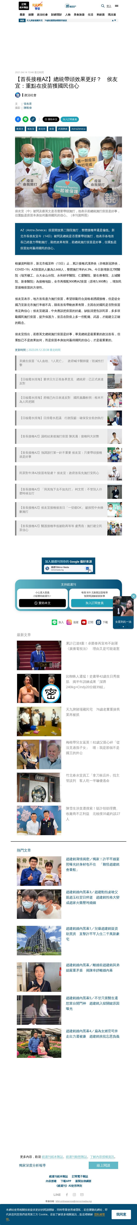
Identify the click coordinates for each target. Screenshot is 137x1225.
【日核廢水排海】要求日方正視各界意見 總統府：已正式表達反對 (61, 381)
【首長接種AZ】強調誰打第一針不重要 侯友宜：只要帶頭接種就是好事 (60, 454)
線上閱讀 (103, 1165)
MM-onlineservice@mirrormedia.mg (74, 1201)
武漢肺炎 (62, 128)
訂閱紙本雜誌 (24, 6)
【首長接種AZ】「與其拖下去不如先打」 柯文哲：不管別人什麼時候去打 (60, 491)
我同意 (121, 1214)
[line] (57, 1194)
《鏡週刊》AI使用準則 (68, 1186)
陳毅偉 (28, 108)
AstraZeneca (78, 128)
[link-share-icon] (33, 119)
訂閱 (90, 622)
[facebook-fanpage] (66, 1194)
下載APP (66, 1181)
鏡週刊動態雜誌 (76, 1157)
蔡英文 (19, 128)
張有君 (28, 104)
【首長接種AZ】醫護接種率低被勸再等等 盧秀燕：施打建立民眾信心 (60, 528)
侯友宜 (30, 128)
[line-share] (25, 119)
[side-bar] (116, 6)
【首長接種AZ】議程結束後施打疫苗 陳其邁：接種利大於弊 (59, 436)
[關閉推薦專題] (133, 596)
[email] (82, 1194)
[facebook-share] (18, 119)
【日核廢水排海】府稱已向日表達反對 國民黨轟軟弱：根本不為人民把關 (61, 399)
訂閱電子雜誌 (80, 1176)
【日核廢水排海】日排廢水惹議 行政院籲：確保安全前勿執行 (61, 418)
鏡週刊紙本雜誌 (52, 1157)
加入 (61, 622)
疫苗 (51, 128)
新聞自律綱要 (83, 1181)
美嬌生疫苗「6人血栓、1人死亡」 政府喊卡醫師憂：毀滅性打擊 (61, 363)
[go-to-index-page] (70, 6)
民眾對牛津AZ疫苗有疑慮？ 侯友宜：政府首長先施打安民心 (59, 473)
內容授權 (51, 1181)
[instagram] (74, 1194)
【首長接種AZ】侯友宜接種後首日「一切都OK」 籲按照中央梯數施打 (61, 509)
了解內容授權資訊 (102, 1157)
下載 (105, 622)
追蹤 (76, 622)
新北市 (41, 128)
